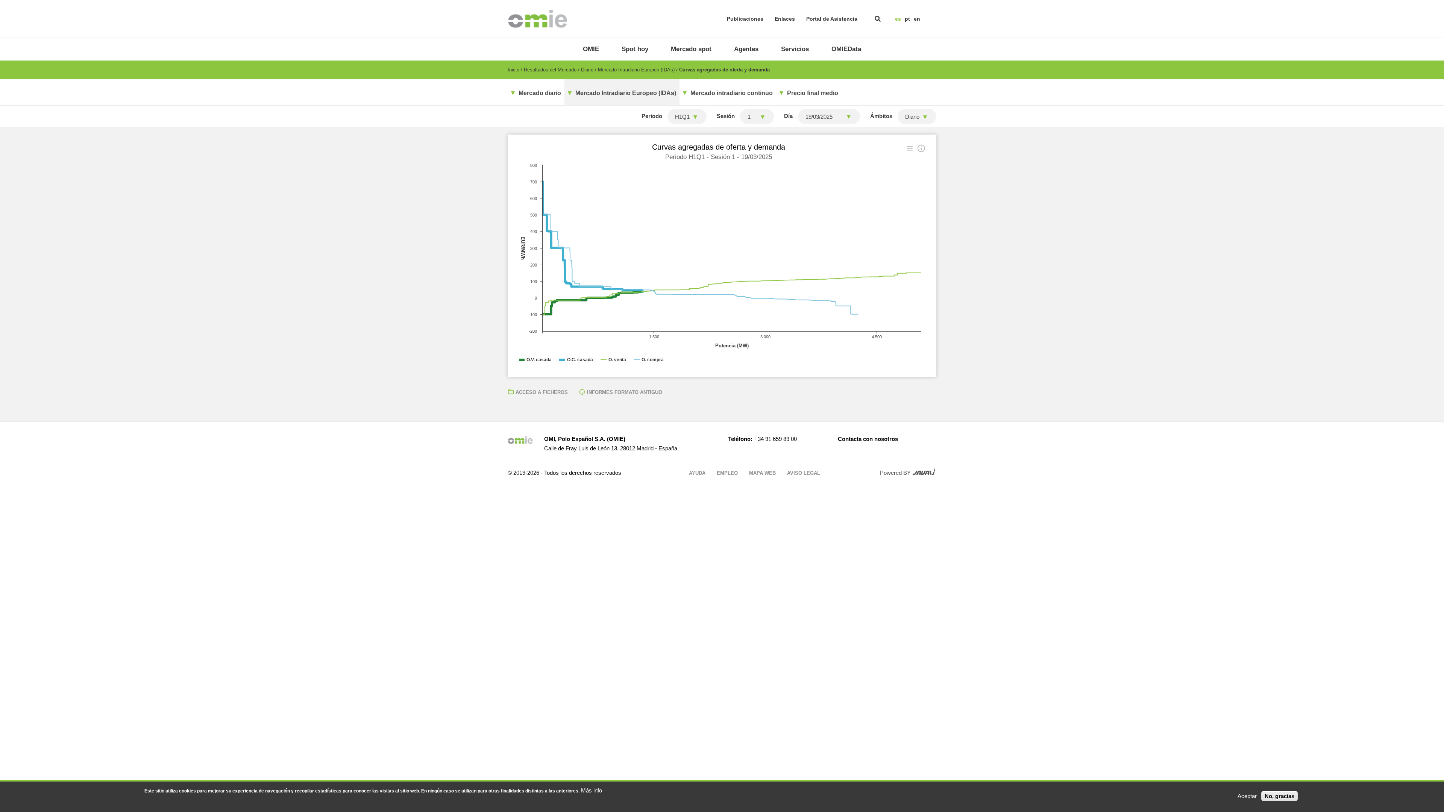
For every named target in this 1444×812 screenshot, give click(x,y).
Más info (591, 790)
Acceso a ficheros (542, 392)
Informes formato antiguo (624, 392)
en (917, 19)
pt (907, 19)
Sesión (726, 116)
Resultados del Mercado (550, 70)
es (898, 19)
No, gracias (1279, 796)
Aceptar (1247, 796)
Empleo (727, 473)
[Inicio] (537, 18)
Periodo (652, 116)
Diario (587, 70)
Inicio (513, 70)
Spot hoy (635, 49)
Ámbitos (881, 116)
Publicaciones (745, 19)
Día (788, 116)
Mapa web (762, 473)
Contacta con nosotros (868, 439)
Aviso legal (803, 473)
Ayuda (697, 473)
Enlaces (785, 19)
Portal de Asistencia (831, 19)
